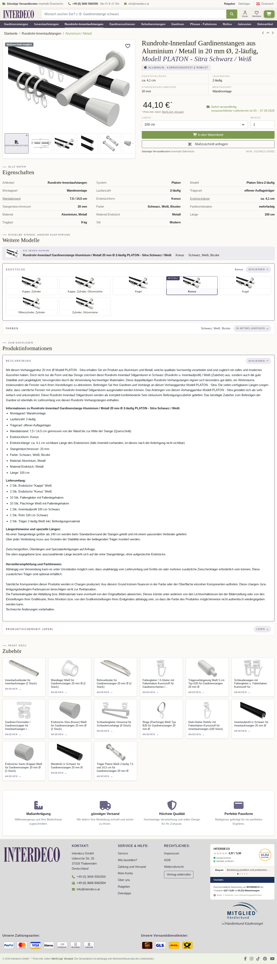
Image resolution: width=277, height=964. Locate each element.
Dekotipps (244, 3)
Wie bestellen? (127, 860)
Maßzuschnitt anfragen (210, 144)
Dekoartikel (265, 24)
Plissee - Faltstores (203, 24)
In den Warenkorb (210, 134)
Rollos (227, 24)
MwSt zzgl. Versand (173, 112)
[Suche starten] (231, 14)
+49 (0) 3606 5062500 (91, 876)
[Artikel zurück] (263, 33)
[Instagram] (251, 959)
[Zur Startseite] (32, 854)
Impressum (171, 853)
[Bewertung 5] (246, 873)
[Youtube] (272, 959)
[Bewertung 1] (237, 873)
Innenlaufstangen (46, 24)
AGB (167, 860)
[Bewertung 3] (242, 873)
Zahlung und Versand (132, 866)
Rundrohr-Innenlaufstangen (84, 24)
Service (123, 853)
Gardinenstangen (16, 24)
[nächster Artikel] (273, 33)
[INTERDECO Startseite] (18, 14)
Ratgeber (124, 886)
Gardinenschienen (122, 24)
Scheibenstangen (153, 24)
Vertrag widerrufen (179, 874)
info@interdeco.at (138, 3)
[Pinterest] (265, 959)
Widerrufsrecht (174, 866)
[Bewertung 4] (244, 873)
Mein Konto (125, 873)
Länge (146, 117)
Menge (256, 117)
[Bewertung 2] (240, 873)
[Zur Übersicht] (268, 33)
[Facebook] (245, 959)
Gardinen (177, 24)
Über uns (124, 880)
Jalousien (244, 24)
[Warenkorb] (269, 14)
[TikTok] (258, 959)
